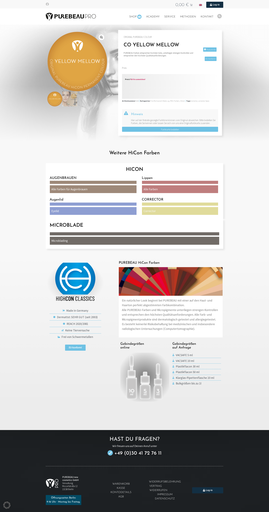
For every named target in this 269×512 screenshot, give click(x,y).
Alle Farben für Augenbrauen (69, 189)
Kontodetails (121, 492)
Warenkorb (121, 484)
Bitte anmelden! (138, 79)
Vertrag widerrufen (158, 488)
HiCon (182, 101)
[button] (101, 37)
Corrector (194, 101)
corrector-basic (203, 101)
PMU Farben (174, 101)
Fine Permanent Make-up (159, 101)
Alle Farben (151, 189)
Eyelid (55, 211)
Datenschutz (165, 498)
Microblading (59, 241)
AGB (121, 496)
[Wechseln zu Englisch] (200, 4)
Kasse (121, 488)
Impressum (164, 494)
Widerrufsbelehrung (165, 481)
